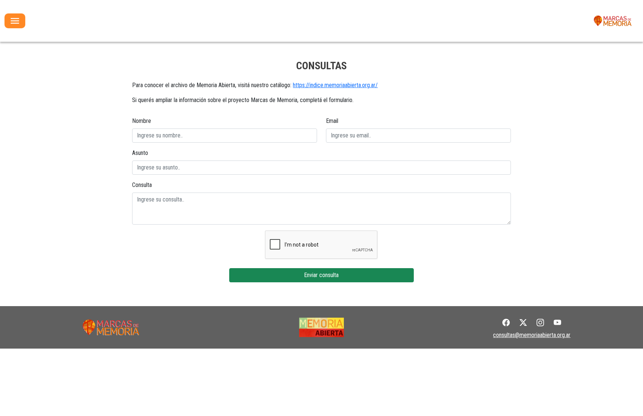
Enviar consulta (321, 275)
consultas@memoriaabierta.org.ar (531, 335)
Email (332, 120)
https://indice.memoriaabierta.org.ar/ (335, 85)
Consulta (142, 184)
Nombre (141, 120)
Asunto (140, 152)
